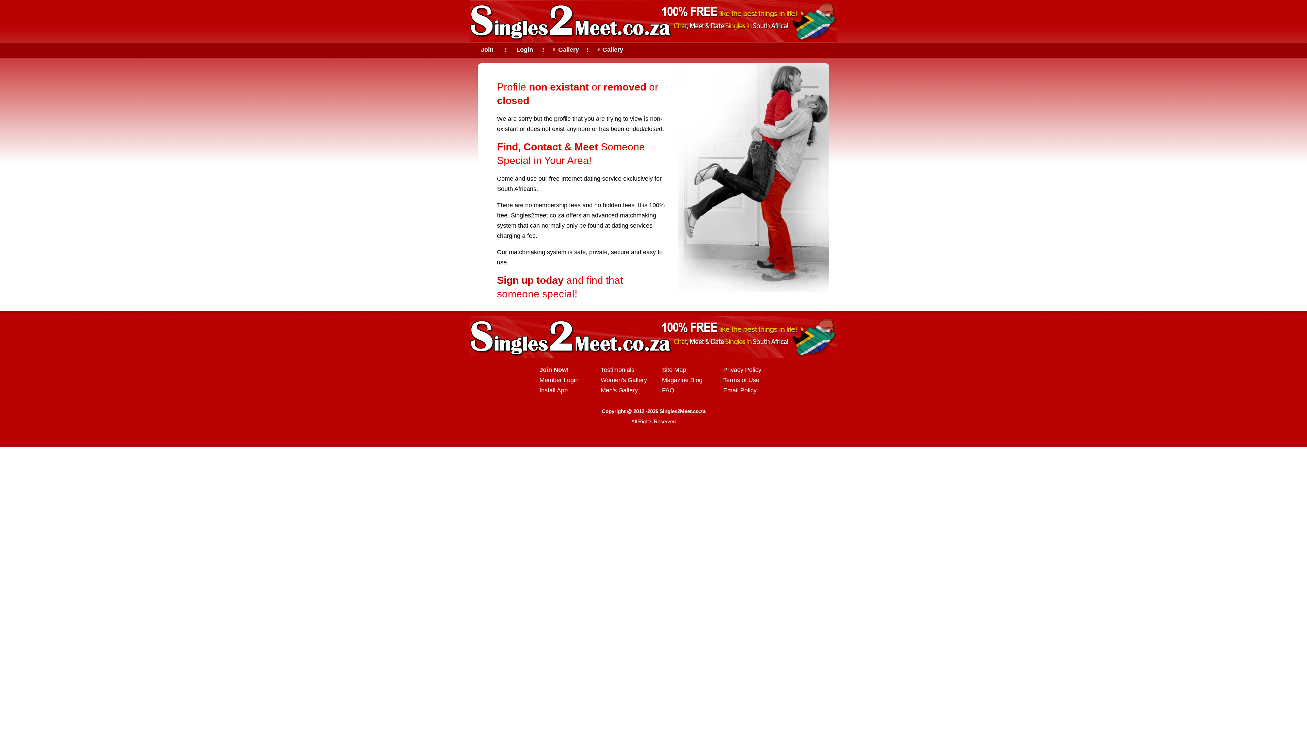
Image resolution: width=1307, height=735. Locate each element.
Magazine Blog (682, 380)
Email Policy (740, 390)
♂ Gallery (609, 49)
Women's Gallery (624, 380)
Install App (553, 390)
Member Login (559, 380)
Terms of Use (741, 380)
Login (524, 49)
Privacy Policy (742, 369)
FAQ (668, 390)
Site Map (674, 369)
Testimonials (617, 369)
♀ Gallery (565, 49)
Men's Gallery (619, 390)
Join (487, 49)
